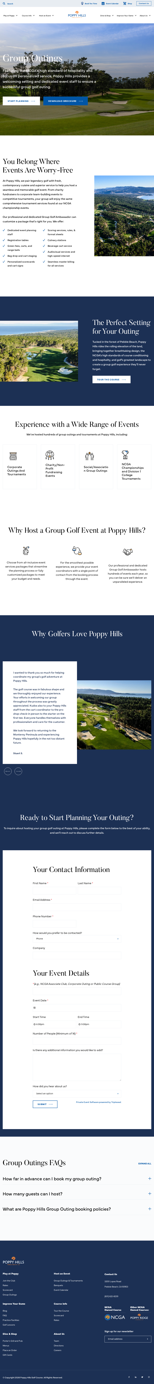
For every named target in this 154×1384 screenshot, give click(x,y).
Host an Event (45, 15)
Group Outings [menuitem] (10, 1294)
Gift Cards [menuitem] (7, 1354)
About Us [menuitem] (59, 1333)
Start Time (39, 1017)
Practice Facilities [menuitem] (11, 1319)
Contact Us (144, 3)
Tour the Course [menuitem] (61, 1310)
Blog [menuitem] (5, 1310)
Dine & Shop (105, 15)
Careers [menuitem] (57, 1350)
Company (39, 948)
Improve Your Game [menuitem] (14, 1303)
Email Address (42, 899)
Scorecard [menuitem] (8, 1289)
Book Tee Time (91, 3)
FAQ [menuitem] (5, 1315)
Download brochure (62, 100)
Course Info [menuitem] (60, 1303)
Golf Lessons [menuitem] (9, 1324)
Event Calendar (112, 3)
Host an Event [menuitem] (62, 1273)
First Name (40, 883)
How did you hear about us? (50, 1086)
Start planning (18, 100)
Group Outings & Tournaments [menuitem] (68, 1280)
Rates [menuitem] (5, 1285)
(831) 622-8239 (111, 1296)
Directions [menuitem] (59, 1345)
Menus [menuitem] (6, 1345)
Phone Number (43, 916)
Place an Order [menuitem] (10, 1350)
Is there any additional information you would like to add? (68, 1050)
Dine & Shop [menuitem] (10, 1333)
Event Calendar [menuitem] (61, 1289)
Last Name (85, 883)
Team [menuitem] (56, 1340)
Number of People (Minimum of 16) (55, 1033)
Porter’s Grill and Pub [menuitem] (13, 1340)
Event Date (40, 1000)
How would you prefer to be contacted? (57, 933)
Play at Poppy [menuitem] (10, 1273)
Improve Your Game (125, 15)
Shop (130, 3)
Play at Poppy (8, 15)
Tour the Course (108, 379)
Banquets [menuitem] (58, 1285)
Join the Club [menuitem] (9, 1280)
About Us (144, 15)
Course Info (27, 15)
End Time (83, 1017)
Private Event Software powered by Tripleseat (98, 1101)
